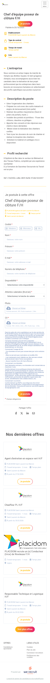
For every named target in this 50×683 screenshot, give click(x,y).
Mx (39, 228)
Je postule (25, 394)
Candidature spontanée (8, 648)
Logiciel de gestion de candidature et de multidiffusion (25, 679)
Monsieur (27, 228)
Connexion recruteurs (35, 653)
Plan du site (31, 650)
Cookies (30, 647)
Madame (12, 228)
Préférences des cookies (33, 656)
